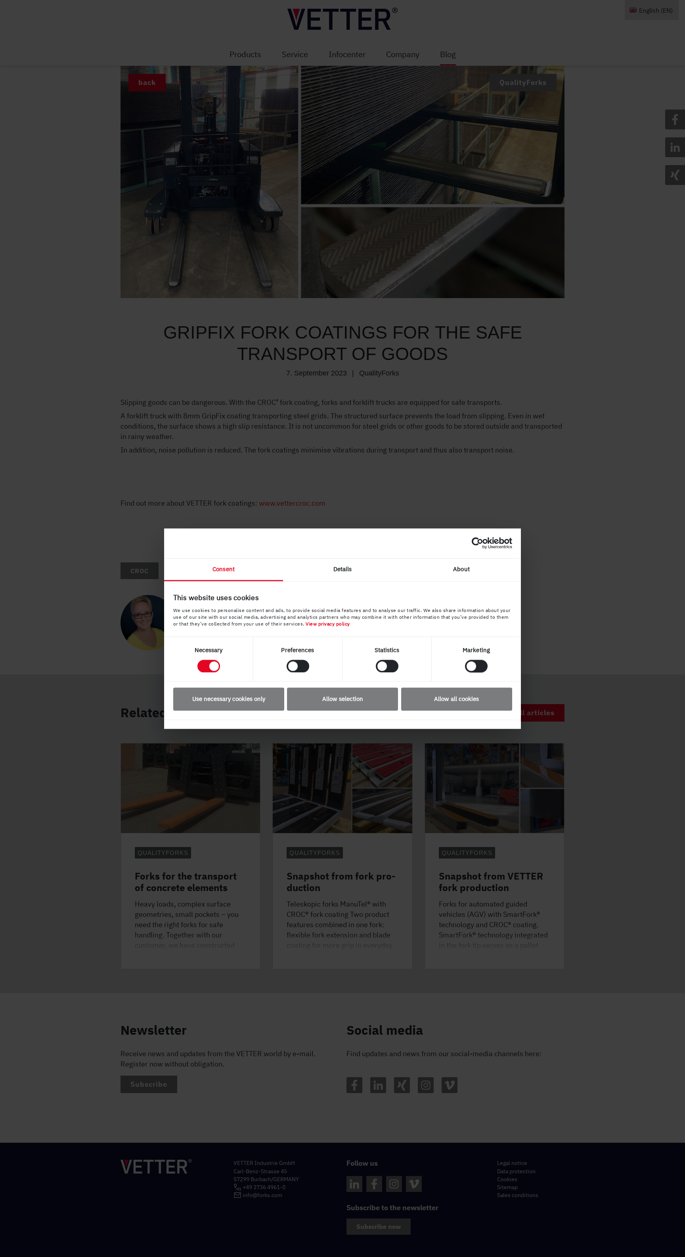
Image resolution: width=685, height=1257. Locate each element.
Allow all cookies (456, 699)
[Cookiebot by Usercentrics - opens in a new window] (477, 543)
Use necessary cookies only (228, 699)
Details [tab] (342, 569)
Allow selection (342, 699)
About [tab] (461, 569)
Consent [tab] (223, 569)
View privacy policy (328, 624)
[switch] (298, 666)
